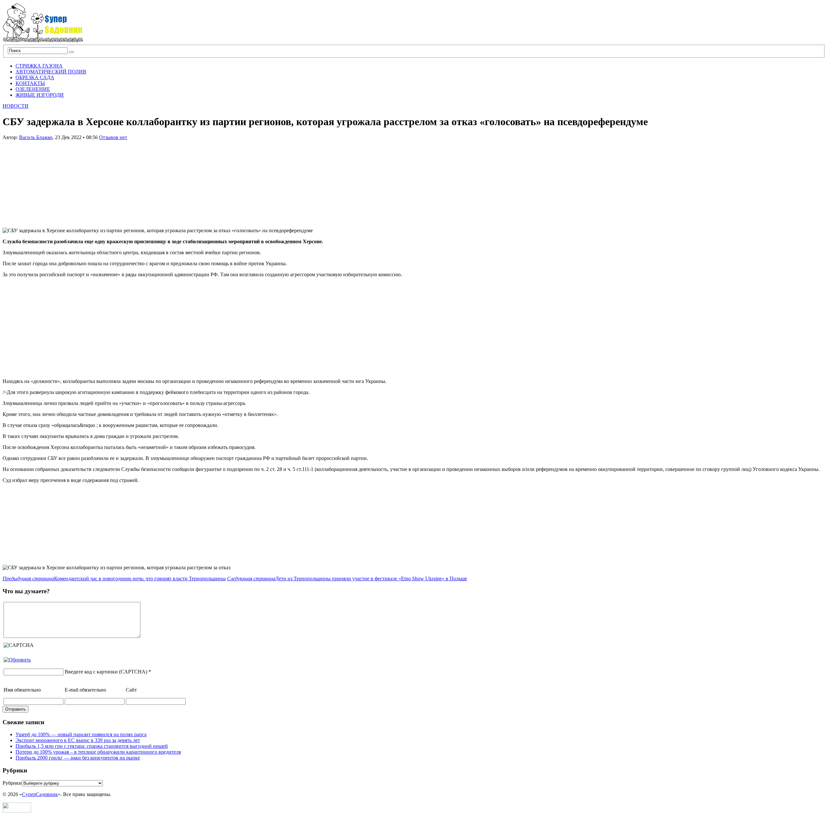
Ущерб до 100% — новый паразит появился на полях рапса (81, 734)
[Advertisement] (51, 180)
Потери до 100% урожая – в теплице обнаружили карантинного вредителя (98, 752)
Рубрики (12, 783)
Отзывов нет (113, 137)
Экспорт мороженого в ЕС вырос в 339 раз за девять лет (78, 740)
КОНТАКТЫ (30, 83)
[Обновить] (17, 659)
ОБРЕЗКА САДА (35, 77)
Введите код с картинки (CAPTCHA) (106, 671)
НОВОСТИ (15, 106)
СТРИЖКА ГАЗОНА (39, 66)
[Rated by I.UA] (17, 811)
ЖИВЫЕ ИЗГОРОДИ (40, 95)
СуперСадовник (40, 794)
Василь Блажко (35, 137)
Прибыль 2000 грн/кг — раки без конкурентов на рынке (78, 757)
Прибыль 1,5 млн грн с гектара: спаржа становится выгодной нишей (92, 746)
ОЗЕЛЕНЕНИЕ (33, 89)
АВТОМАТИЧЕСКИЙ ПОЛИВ (51, 71)
